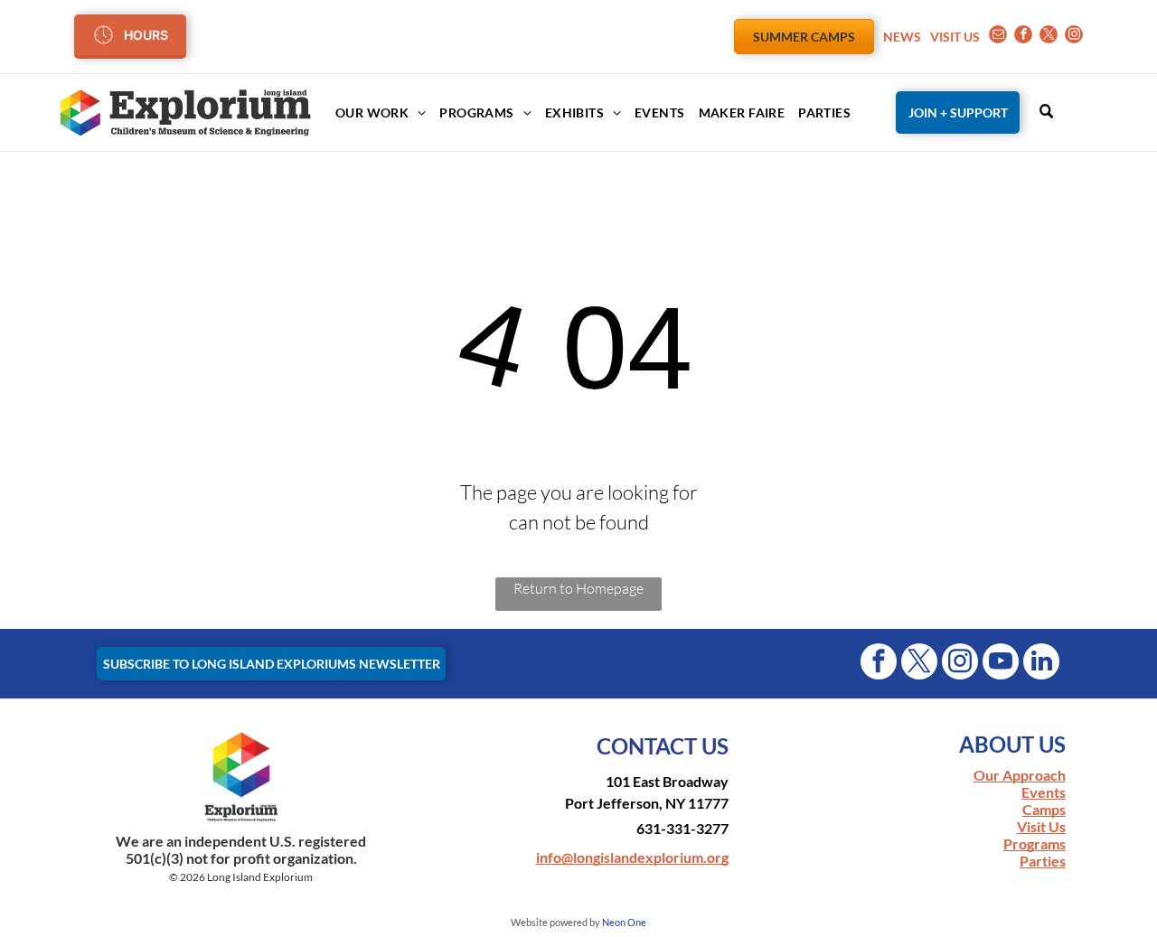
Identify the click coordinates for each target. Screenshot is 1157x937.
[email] (998, 36)
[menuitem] (374, 112)
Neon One (624, 922)
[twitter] (1048, 36)
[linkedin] (1041, 663)
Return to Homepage (578, 588)
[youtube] (1001, 663)
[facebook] (1023, 36)
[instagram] (1074, 36)
